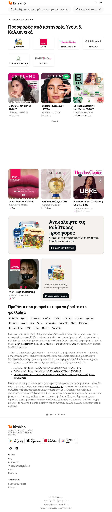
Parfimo (18, 343)
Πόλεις (11, 469)
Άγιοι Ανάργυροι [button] (88, 9)
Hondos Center (61, 343)
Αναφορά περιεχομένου (19, 465)
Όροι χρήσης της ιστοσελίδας (56, 504)
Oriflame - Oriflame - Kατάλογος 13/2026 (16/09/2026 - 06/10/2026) (48, 367)
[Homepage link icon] (47, 414)
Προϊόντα (12, 473)
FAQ (10, 458)
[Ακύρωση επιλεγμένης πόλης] (99, 9)
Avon (73, 343)
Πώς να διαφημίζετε (17, 484)
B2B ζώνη (12, 487)
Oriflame (48, 343)
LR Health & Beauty (33, 343)
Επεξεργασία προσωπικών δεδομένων (56, 508)
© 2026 (56, 497)
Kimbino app (56, 386)
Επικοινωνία (13, 462)
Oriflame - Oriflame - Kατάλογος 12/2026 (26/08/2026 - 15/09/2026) (48, 371)
